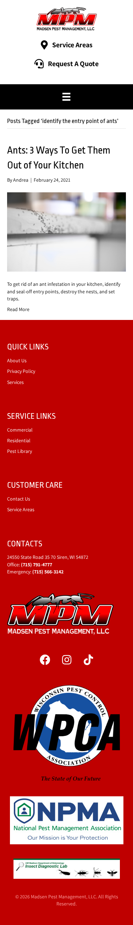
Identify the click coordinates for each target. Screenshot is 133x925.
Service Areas (20, 509)
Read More (18, 309)
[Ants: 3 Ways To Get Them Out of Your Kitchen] (66, 231)
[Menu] (66, 96)
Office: (29, 564)
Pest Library (19, 451)
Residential (19, 440)
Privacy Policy (21, 371)
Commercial (20, 430)
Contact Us (18, 499)
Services (15, 382)
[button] (45, 659)
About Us (17, 360)
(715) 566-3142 (47, 571)
